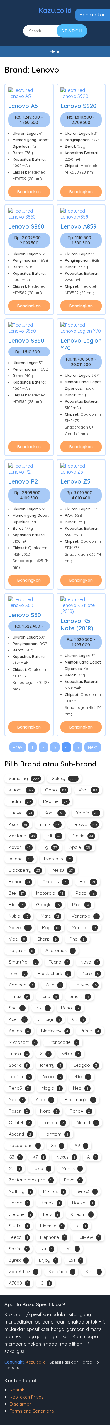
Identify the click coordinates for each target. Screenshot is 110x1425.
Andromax (59, 950)
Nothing (20, 1191)
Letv (50, 1214)
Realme (55, 801)
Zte (16, 893)
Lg (50, 847)
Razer (18, 1111)
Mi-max (53, 1191)
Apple (79, 847)
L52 (71, 1248)
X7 (38, 1157)
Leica (40, 1168)
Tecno (58, 962)
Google (48, 904)
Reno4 (80, 1111)
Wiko (70, 1053)
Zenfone (22, 836)
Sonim (18, 1248)
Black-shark (53, 973)
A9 (80, 1145)
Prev (17, 747)
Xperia (87, 813)
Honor (19, 881)
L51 (75, 1260)
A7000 (18, 1283)
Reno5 (19, 1088)
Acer (17, 1019)
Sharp (47, 939)
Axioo (51, 1076)
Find (77, 939)
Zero (90, 973)
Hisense (51, 1226)
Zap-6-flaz (22, 1271)
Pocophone (24, 1145)
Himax (18, 996)
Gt (78, 1019)
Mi (54, 836)
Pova (72, 1180)
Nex (16, 1099)
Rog (50, 927)
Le (80, 1226)
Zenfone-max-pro (30, 1180)
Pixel (80, 904)
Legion (19, 1076)
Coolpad (21, 985)
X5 (56, 1145)
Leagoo (85, 1065)
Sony (54, 813)
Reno (70, 1008)
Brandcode (62, 1042)
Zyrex (18, 1260)
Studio (18, 1226)
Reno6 (18, 1203)
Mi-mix (71, 1168)
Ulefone (20, 1214)
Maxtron (84, 927)
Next (92, 747)
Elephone (52, 1237)
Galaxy (64, 778)
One (53, 985)
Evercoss (57, 858)
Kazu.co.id (55, 10)
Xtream (81, 1214)
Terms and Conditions (32, 1411)
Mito (81, 1076)
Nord (48, 1111)
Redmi (20, 801)
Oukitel (19, 1122)
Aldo (44, 1099)
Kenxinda (61, 1271)
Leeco (18, 1237)
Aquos (19, 1031)
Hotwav (85, 985)
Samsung (24, 778)
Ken (93, 1271)
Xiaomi (21, 790)
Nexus (65, 1157)
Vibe (17, 939)
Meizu (63, 870)
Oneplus (54, 881)
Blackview (54, 1031)
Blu (46, 1248)
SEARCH (71, 31)
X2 (14, 1168)
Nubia (18, 916)
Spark (18, 1065)
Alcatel (86, 1122)
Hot (87, 881)
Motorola (49, 893)
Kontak (17, 1390)
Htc (16, 904)
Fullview (88, 1237)
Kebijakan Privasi (27, 1397)
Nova (89, 962)
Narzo (19, 927)
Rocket (82, 1203)
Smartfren (23, 962)
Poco (85, 893)
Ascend (20, 1134)
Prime (89, 1031)
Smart (79, 996)
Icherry (50, 1065)
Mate (50, 916)
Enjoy (47, 1260)
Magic (51, 1088)
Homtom (55, 1134)
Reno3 (86, 1191)
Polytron (21, 950)
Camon (53, 1122)
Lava (17, 973)
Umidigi (49, 1019)
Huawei (20, 813)
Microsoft (22, 1042)
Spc (16, 1008)
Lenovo (84, 824)
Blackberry (24, 870)
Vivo (88, 790)
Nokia (83, 836)
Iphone (20, 858)
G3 (15, 1157)
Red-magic (79, 1099)
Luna (48, 996)
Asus (18, 824)
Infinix (49, 824)
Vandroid (85, 916)
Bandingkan (93, 15)
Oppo (55, 790)
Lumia (18, 1053)
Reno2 (50, 1203)
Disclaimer (20, 1404)
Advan (20, 847)
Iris (42, 1008)
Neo (81, 1088)
